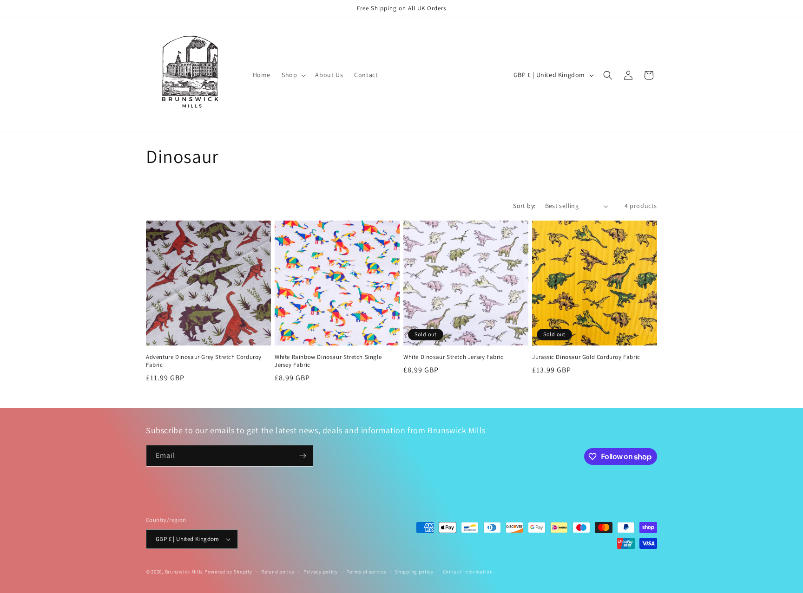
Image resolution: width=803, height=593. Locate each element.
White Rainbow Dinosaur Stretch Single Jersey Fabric (328, 361)
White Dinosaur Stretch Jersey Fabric (453, 357)
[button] (292, 75)
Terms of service (366, 571)
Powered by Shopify (228, 571)
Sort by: (524, 206)
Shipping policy (414, 571)
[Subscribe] (302, 456)
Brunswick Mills (184, 571)
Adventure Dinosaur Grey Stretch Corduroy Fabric (204, 361)
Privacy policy (320, 571)
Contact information (468, 571)
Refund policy (277, 571)
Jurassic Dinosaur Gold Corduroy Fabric (586, 357)
